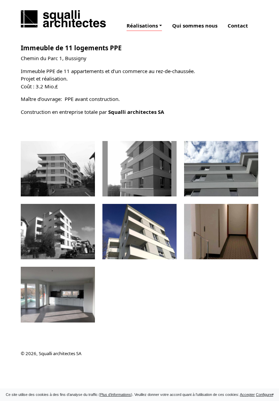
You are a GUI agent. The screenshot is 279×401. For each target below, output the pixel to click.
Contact (238, 25)
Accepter (247, 395)
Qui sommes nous (194, 25)
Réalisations (142, 25)
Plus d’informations (115, 395)
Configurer (264, 395)
